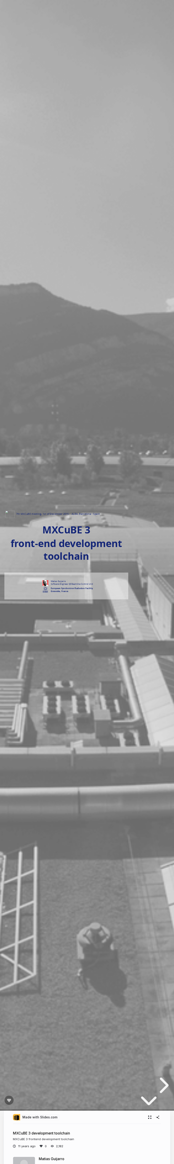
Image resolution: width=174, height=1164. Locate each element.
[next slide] (163, 1085)
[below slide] (149, 1103)
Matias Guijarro (51, 1159)
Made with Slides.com (39, 1117)
